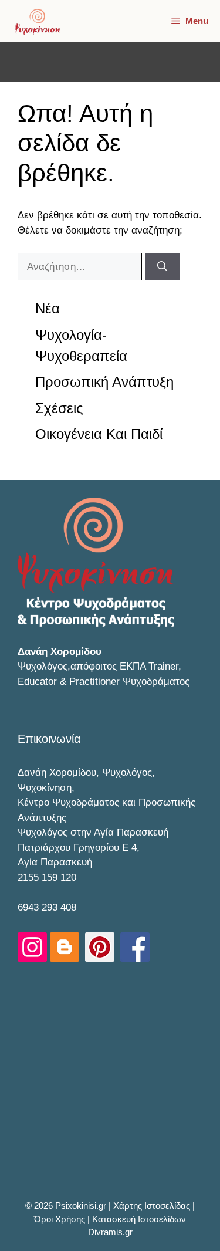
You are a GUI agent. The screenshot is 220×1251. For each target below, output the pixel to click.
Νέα (47, 308)
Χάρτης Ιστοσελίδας (152, 1206)
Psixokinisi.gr (82, 1206)
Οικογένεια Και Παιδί (99, 434)
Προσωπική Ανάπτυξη (104, 382)
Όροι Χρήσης (60, 1219)
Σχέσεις (59, 408)
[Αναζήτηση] (162, 267)
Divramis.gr (110, 1232)
